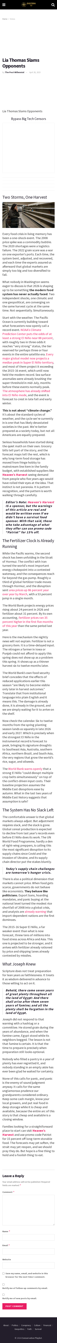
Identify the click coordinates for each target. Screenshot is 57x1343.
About (6, 1325)
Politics (15, 1325)
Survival (38, 1329)
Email (6, 1245)
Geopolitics (19, 1329)
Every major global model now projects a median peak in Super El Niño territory (27, 358)
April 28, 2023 (34, 72)
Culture (37, 1325)
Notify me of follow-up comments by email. (25, 1288)
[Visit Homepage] (28, 5)
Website (6, 1259)
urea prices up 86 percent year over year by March (25, 592)
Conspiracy (26, 1325)
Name (6, 1231)
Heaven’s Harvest (14, 475)
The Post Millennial (14, 72)
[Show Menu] (3, 4)
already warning (35, 911)
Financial (47, 1325)
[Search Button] (53, 4)
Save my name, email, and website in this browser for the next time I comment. (27, 1275)
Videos (12, 19)
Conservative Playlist (32, 1338)
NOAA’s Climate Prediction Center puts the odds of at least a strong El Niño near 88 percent (27, 334)
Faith (29, 1329)
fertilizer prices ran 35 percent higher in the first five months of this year (27, 622)
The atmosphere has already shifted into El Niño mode (26, 393)
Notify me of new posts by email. (19, 1298)
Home (4, 19)
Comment (8, 1191)
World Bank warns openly (25, 769)
